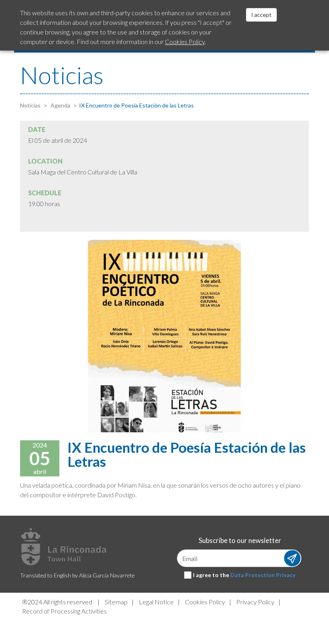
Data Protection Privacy (262, 574)
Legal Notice (156, 602)
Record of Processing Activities (64, 611)
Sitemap (116, 602)
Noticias (30, 105)
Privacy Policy (255, 602)
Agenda (59, 105)
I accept (261, 14)
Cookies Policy (205, 602)
